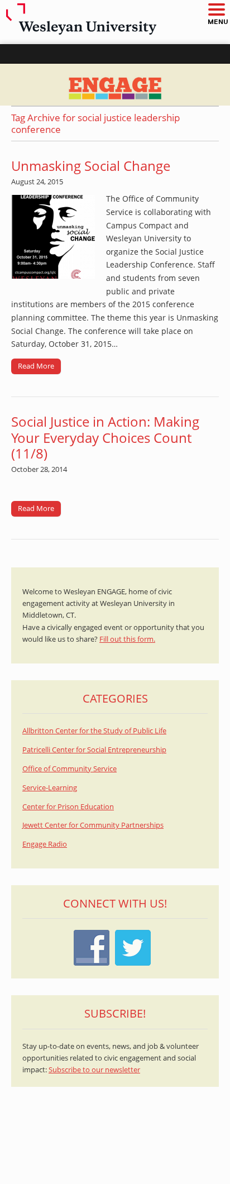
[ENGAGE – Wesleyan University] (115, 85)
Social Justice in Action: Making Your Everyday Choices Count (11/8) (105, 437)
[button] (216, 10)
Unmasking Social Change (90, 165)
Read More (36, 366)
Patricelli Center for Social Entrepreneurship (94, 750)
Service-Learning (49, 787)
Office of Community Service (69, 769)
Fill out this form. (127, 639)
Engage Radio (44, 844)
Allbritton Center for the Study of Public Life (94, 731)
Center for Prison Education (68, 806)
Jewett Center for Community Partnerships (93, 825)
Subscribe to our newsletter (94, 1070)
